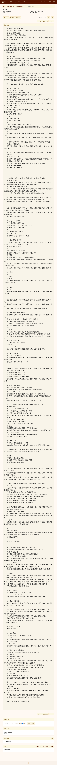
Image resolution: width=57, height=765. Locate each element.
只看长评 (51, 746)
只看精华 (46, 746)
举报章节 (18, 17)
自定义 (24, 723)
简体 (49, 17)
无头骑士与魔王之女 (20, 6)
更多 (52, 738)
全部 (37, 746)
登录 (54, 2)
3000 (16, 723)
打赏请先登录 (31, 723)
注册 (50, 2)
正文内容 (6, 25)
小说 (15, 2)
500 (13, 723)
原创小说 (12, 6)
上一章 (39, 21)
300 (9, 723)
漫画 (19, 2)
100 (6, 723)
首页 (11, 2)
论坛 (24, 2)
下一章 (51, 21)
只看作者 (41, 746)
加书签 (12, 17)
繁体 (52, 17)
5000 (20, 723)
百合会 (6, 2)
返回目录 (46, 21)
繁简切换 (43, 2)
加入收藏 (6, 17)
